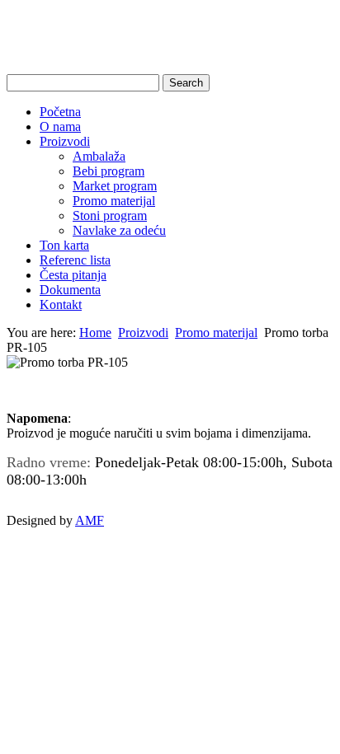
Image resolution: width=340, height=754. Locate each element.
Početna (60, 112)
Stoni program (110, 215)
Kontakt (61, 304)
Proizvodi (65, 141)
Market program (115, 186)
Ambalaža (99, 156)
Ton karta (64, 245)
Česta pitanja (73, 275)
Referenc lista (75, 260)
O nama (60, 126)
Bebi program (108, 171)
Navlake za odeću (119, 230)
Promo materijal (114, 201)
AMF (89, 520)
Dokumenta (70, 290)
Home (95, 332)
